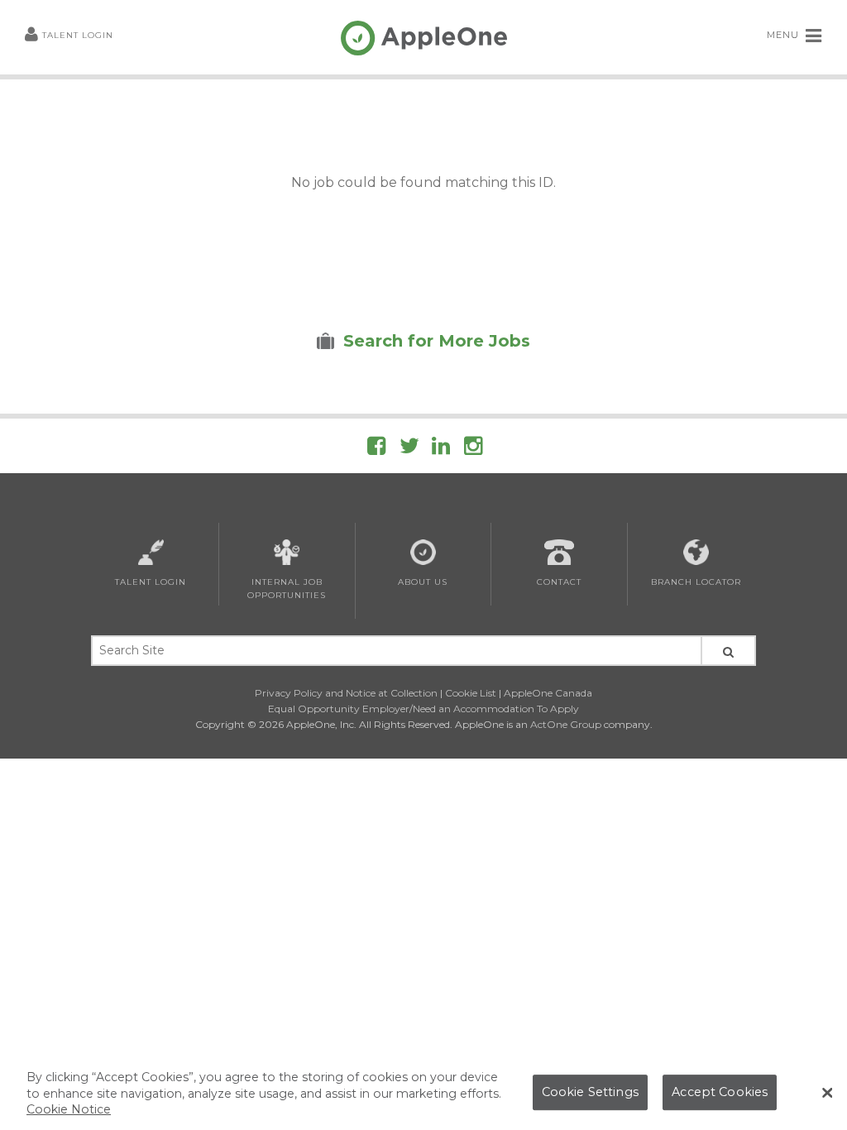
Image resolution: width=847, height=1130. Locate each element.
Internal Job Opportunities (286, 589)
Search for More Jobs (436, 341)
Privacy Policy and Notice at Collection (346, 693)
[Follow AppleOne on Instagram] (473, 449)
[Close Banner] (827, 1092)
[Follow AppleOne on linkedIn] (441, 449)
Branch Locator (696, 582)
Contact (559, 582)
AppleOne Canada (548, 693)
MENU (784, 35)
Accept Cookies (720, 1092)
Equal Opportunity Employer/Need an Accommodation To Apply (423, 708)
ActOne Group (565, 724)
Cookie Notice (68, 1109)
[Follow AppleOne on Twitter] (409, 449)
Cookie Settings (590, 1092)
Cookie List (470, 693)
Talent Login (77, 35)
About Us (422, 582)
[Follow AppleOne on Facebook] (376, 449)
